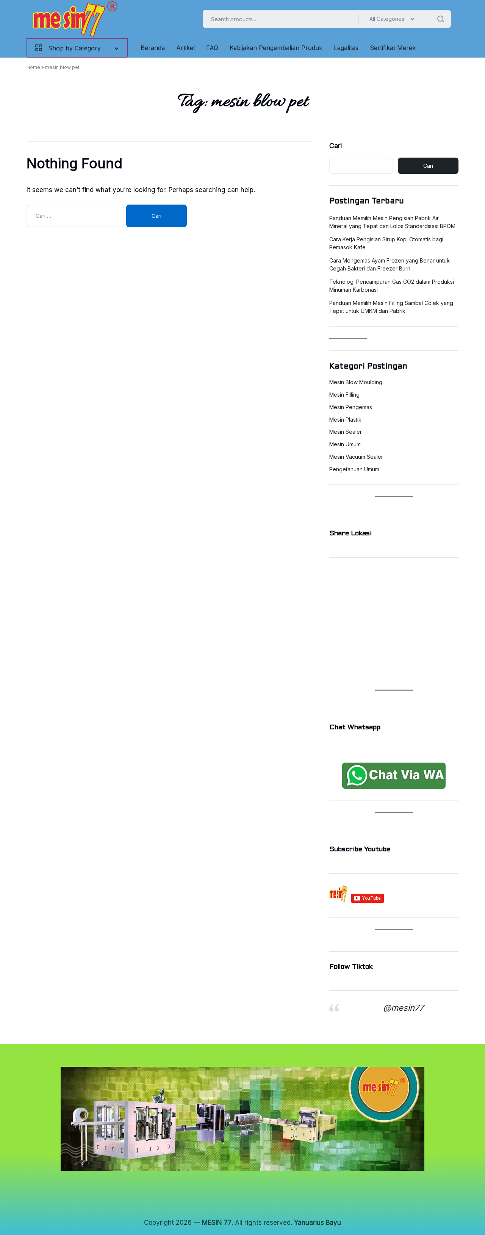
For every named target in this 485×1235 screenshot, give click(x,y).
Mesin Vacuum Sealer (356, 457)
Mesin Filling (344, 395)
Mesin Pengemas (350, 407)
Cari (335, 146)
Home (33, 67)
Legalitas (346, 48)
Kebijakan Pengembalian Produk (276, 48)
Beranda (153, 48)
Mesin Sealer (345, 432)
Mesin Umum (345, 444)
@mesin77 (403, 1008)
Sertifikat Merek (393, 48)
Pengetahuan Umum (354, 469)
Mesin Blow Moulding (355, 382)
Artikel (185, 48)
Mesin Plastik (345, 420)
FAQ (212, 48)
